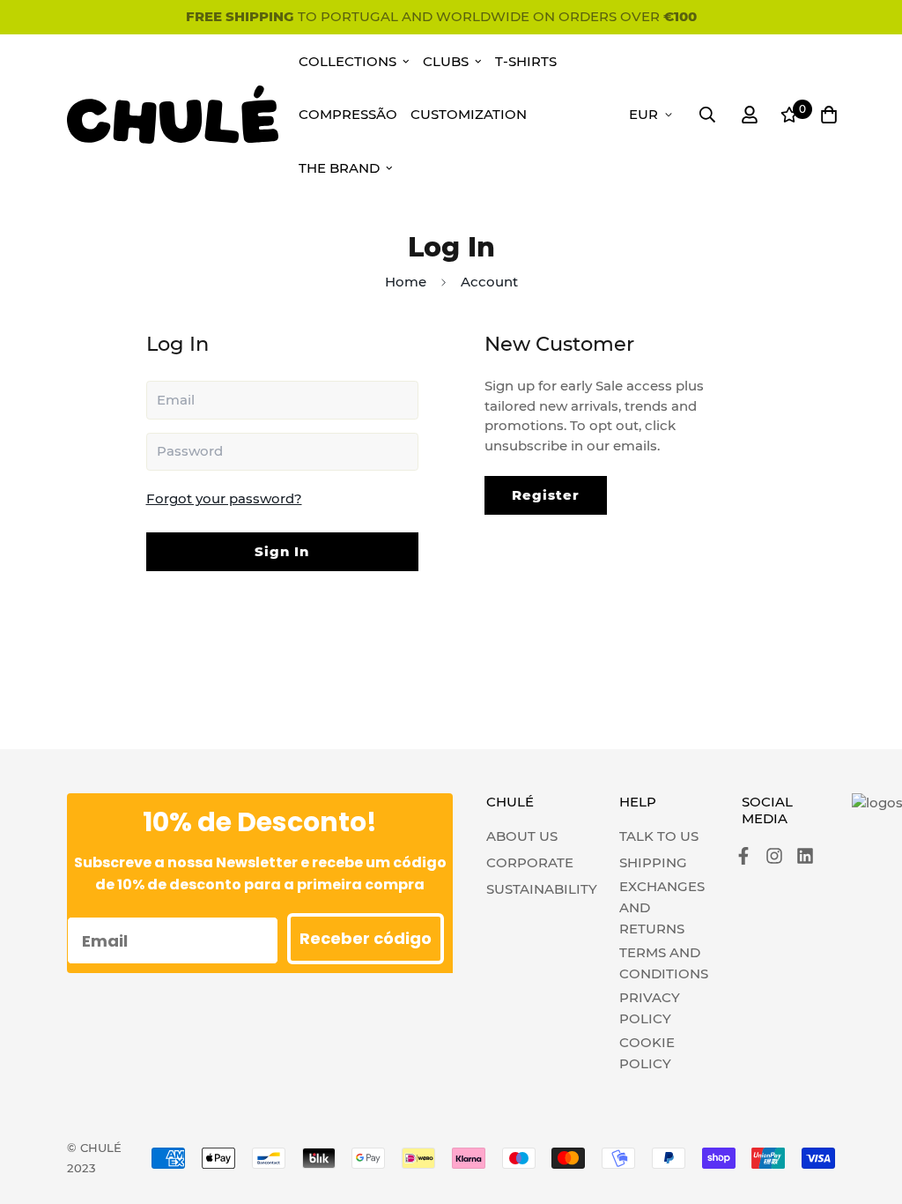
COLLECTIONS (347, 61)
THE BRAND (339, 168)
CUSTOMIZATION (468, 114)
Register (546, 495)
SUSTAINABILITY (541, 889)
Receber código (365, 938)
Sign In (282, 551)
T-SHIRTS (526, 61)
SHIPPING (653, 862)
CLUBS (446, 61)
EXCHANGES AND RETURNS (662, 907)
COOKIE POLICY (647, 1053)
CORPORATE (529, 862)
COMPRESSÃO (348, 114)
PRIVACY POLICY (649, 1008)
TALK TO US (659, 836)
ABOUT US (522, 836)
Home (405, 281)
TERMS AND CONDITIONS (663, 963)
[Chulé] (172, 114)
